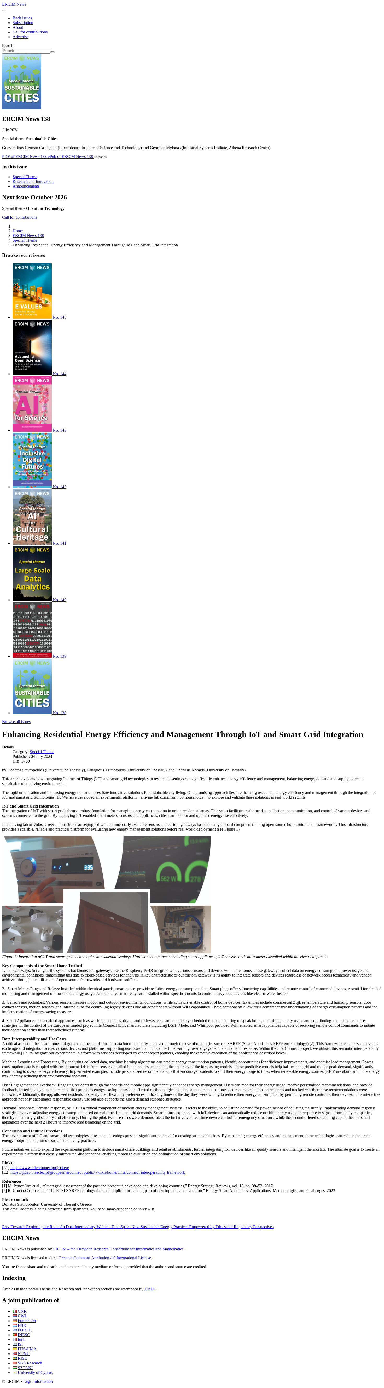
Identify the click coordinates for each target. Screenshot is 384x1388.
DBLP (149, 1289)
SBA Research (30, 1363)
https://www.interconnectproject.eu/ (39, 1167)
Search (7, 45)
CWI (22, 1316)
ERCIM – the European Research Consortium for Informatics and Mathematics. (118, 1249)
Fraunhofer (27, 1320)
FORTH (25, 1330)
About (18, 27)
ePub (70, 156)
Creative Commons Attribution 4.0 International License (105, 1258)
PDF (24, 156)
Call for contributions (30, 32)
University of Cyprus (35, 1372)
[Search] (52, 52)
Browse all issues (16, 721)
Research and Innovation (33, 181)
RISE (22, 1358)
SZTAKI (25, 1368)
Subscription (23, 22)
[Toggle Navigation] (4, 10)
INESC (24, 1335)
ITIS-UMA (27, 1349)
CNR (22, 1311)
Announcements (26, 186)
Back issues (22, 18)
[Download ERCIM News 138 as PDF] (21, 107)
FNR (22, 1325)
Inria (21, 1339)
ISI (20, 1344)
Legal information (38, 1381)
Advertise (20, 37)
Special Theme (25, 176)
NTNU (24, 1353)
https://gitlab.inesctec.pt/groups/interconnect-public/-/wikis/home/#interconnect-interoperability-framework (97, 1172)
